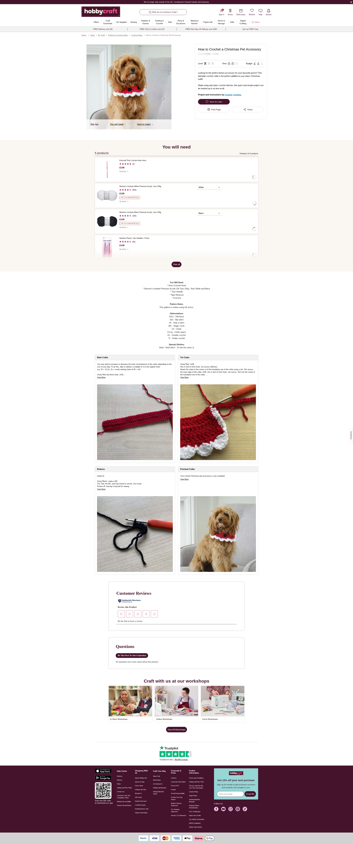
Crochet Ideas (136, 35)
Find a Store (139, 786)
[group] (135, 422)
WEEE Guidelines (195, 823)
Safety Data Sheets (195, 827)
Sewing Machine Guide (158, 793)
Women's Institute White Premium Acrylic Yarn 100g (140, 186)
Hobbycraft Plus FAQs (124, 788)
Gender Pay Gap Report (176, 798)
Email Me (250, 794)
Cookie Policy (193, 792)
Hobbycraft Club (140, 789)
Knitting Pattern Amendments (194, 807)
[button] (128, 87)
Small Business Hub (141, 809)
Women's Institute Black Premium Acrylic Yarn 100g (140, 212)
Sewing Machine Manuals (194, 801)
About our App (139, 782)
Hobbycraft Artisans (159, 788)
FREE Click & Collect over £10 (152, 29)
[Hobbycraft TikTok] (245, 809)
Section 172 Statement (178, 815)
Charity (173, 789)
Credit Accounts (140, 805)
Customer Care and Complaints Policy (123, 797)
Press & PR (175, 786)
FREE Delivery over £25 (103, 29)
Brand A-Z (138, 793)
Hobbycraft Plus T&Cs (196, 782)
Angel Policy (193, 795)
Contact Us (121, 791)
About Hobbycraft (141, 778)
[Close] (351, 2)
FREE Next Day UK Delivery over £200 (201, 29)
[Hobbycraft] (100, 12)
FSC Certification (194, 811)
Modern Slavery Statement (176, 804)
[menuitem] (96, 22)
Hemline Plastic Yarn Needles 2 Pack (134, 238)
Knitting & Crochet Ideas (118, 35)
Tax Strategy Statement (175, 810)
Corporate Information (178, 782)
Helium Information (141, 813)
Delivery (119, 776)
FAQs (119, 784)
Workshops (157, 780)
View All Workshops (176, 729)
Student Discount (140, 801)
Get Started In (157, 784)
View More (101, 377)
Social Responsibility (178, 793)
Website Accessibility (124, 801)
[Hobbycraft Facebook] (216, 809)
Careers (173, 778)
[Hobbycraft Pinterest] (238, 809)
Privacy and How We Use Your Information (196, 787)
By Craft (101, 35)
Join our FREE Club (250, 29)
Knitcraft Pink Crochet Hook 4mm (132, 160)
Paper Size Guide (195, 815)
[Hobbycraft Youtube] (223, 809)
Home (83, 35)
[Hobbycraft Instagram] (230, 809)
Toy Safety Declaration (196, 819)
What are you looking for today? (164, 12)
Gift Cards (138, 797)
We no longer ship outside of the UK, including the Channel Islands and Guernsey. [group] (176, 2)
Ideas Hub (156, 776)
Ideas (92, 35)
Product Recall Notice (124, 805)
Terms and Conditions (196, 778)
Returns (119, 780)
